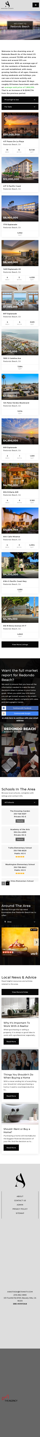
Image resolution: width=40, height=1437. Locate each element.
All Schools (9, 802)
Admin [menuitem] (20, 1205)
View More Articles (20, 992)
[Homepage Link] (7, 5)
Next (36, 942)
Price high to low (12, 100)
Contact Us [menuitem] (20, 1201)
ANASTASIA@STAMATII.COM (20, 1292)
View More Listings (20, 644)
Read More (11, 1041)
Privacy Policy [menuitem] (20, 1209)
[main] (20, 582)
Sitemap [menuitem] (20, 1213)
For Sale (8, 107)
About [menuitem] (20, 1196)
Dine (9, 922)
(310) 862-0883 (20, 1295)
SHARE (35, 929)
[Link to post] (20, 1008)
